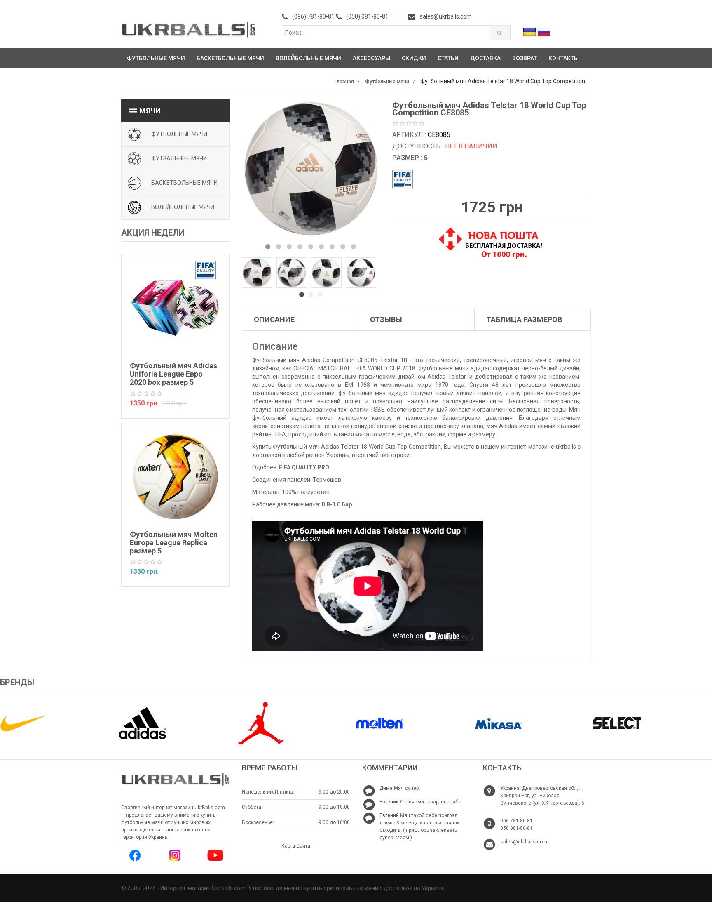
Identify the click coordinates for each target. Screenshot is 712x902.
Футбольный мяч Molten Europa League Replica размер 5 (174, 542)
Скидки (414, 58)
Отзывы (386, 319)
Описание (274, 319)
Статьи (448, 58)
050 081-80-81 (516, 828)
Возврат (524, 58)
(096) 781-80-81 (313, 16)
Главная (344, 82)
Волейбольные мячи (308, 58)
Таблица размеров (524, 319)
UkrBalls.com (229, 888)
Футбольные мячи (156, 58)
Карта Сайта (295, 846)
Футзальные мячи (179, 158)
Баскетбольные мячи (230, 58)
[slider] (146, 394)
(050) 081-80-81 (367, 16)
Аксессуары (371, 58)
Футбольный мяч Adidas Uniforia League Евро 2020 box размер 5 (173, 373)
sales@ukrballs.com (446, 16)
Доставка (485, 58)
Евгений (389, 802)
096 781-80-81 (516, 821)
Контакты (563, 58)
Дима (386, 788)
